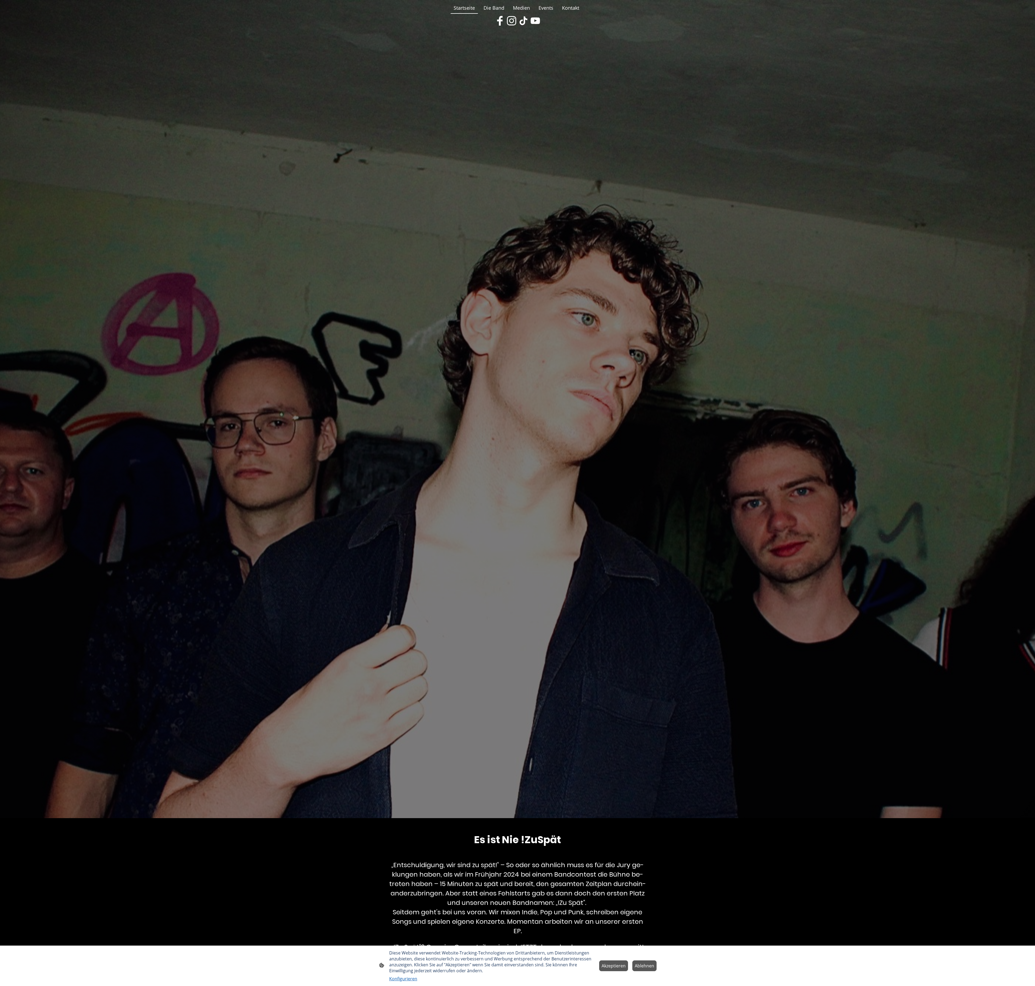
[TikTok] (523, 21)
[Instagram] (511, 21)
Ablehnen (644, 966)
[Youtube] (535, 21)
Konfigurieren (403, 979)
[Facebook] (500, 21)
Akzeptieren (614, 966)
